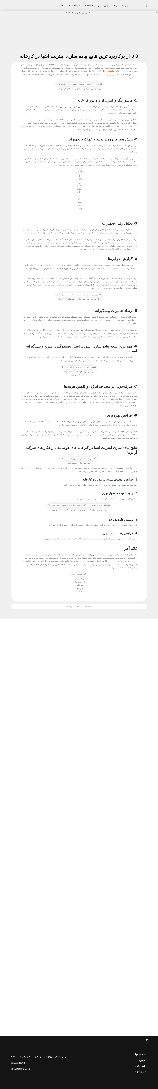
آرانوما (111, 71)
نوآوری (105, 5)
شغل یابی (61, 5)
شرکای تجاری (74, 5)
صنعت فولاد (139, 1054)
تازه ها (116, 5)
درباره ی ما (140, 1071)
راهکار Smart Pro (92, 5)
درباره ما (125, 5)
